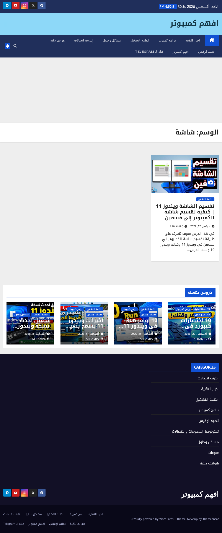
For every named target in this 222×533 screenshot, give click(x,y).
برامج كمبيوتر (167, 40)
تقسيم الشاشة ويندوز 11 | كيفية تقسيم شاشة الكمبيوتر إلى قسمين (185, 212)
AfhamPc (177, 226)
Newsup (192, 519)
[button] (15, 46)
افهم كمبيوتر (194, 23)
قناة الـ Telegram (149, 52)
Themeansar (211, 519)
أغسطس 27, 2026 (195, 333)
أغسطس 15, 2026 (142, 333)
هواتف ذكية (57, 40)
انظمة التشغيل (140, 40)
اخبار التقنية (192, 40)
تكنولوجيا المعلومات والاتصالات (195, 431)
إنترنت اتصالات (83, 40)
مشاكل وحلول (112, 40)
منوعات (213, 452)
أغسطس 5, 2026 (88, 333)
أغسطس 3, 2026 (34, 333)
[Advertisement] (111, 90)
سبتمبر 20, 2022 (200, 226)
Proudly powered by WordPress (153, 519)
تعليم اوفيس (206, 52)
